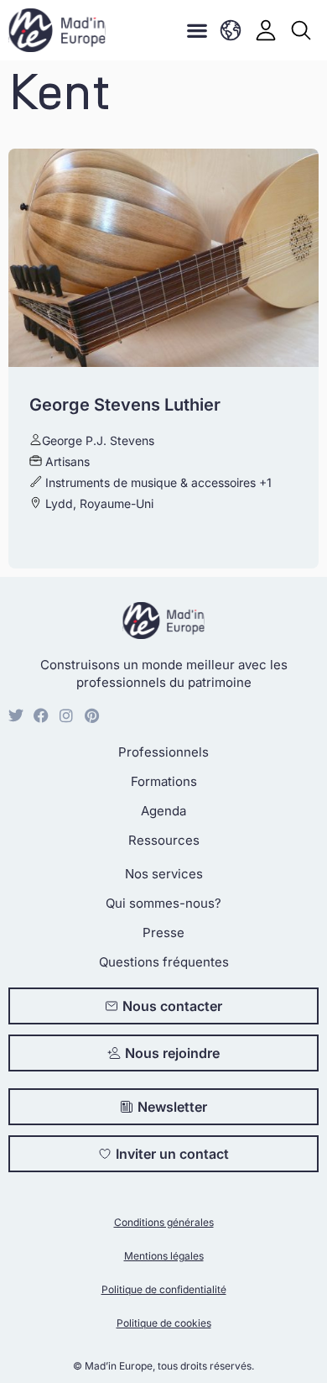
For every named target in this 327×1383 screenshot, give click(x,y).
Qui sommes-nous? (163, 903)
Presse (163, 932)
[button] (196, 30)
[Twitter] (15, 715)
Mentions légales (164, 1255)
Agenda (163, 811)
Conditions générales (164, 1222)
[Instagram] (66, 715)
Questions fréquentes (164, 962)
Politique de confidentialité (163, 1289)
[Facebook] (41, 715)
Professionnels (163, 752)
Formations (164, 781)
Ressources (164, 840)
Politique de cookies (164, 1323)
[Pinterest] (91, 715)
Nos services (164, 874)
